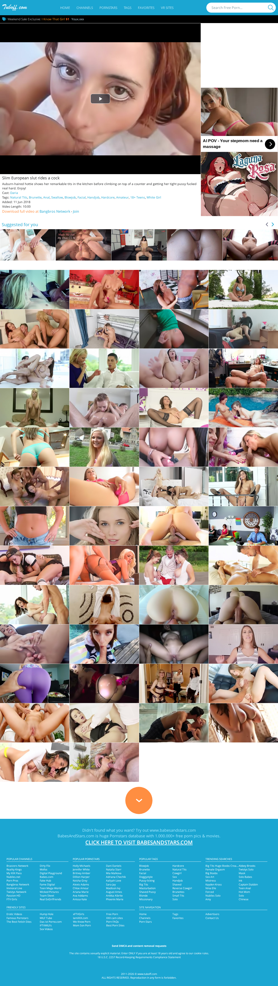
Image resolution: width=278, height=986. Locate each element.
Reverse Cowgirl (182, 888)
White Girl (154, 197)
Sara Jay (111, 884)
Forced (209, 892)
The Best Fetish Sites (19, 922)
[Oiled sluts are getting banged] (104, 407)
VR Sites (167, 7)
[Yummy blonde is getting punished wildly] (243, 604)
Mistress (210, 880)
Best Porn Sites (115, 925)
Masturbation (147, 888)
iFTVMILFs (46, 925)
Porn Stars (145, 922)
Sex (174, 877)
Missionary (145, 899)
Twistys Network (16, 892)
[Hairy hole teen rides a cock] (173, 525)
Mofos (43, 869)
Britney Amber (81, 873)
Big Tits (143, 884)
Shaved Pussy (147, 892)
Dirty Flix (45, 866)
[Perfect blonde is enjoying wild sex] (173, 722)
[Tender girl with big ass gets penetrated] (243, 644)
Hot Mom (244, 892)
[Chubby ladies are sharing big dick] (243, 525)
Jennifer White (81, 869)
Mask (242, 873)
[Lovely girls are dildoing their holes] (243, 407)
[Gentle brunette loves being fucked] (34, 368)
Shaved (176, 884)
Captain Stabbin (248, 884)
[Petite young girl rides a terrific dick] (243, 565)
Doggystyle (146, 877)
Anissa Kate (80, 899)
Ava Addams (80, 895)
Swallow (57, 197)
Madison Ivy (113, 888)
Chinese (243, 899)
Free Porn (112, 914)
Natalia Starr (113, 869)
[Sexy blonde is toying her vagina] (34, 525)
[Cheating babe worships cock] (243, 289)
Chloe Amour (81, 888)
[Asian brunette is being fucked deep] (173, 447)
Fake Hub (45, 880)
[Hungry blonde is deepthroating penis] (34, 683)
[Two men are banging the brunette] (34, 722)
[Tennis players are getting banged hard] (173, 565)
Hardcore (108, 197)
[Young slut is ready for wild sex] (173, 368)
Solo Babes (245, 877)
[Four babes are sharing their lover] (34, 486)
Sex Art (209, 877)
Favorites (146, 7)
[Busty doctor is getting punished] (104, 565)
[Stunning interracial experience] (173, 289)
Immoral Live (14, 888)
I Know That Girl (55, 19)
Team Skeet (47, 895)
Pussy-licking (147, 880)
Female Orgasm (215, 869)
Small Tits (178, 895)
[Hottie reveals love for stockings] (173, 407)
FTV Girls (12, 899)
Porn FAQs (112, 922)
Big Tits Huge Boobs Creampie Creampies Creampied (237, 866)
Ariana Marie (81, 892)
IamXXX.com (80, 918)
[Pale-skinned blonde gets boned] (243, 683)
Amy (208, 899)
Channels (84, 7)
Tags (127, 7)
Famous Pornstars (17, 918)
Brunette (35, 197)
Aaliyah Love (113, 880)
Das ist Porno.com (51, 922)
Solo (175, 899)
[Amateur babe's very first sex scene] (243, 328)
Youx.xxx (77, 19)
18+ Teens (137, 197)
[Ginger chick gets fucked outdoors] (104, 644)
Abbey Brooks (247, 866)
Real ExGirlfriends (50, 899)
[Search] (271, 8)
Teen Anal (245, 888)
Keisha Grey (80, 880)
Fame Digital (47, 884)
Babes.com (46, 877)
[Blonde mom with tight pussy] (34, 565)
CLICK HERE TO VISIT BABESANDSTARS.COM (139, 842)
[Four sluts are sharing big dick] (243, 447)
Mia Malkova (113, 873)
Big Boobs (211, 873)
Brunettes (178, 892)
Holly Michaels (81, 866)
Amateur (122, 197)
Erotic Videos (14, 914)
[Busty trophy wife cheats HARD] (34, 407)
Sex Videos (46, 929)
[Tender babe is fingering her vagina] (104, 486)
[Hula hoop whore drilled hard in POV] (104, 604)
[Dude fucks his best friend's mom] (104, 328)
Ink (240, 880)
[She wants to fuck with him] (173, 644)
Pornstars (108, 7)
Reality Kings (14, 869)
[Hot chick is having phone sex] (243, 486)
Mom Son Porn (82, 925)
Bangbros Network (55, 211)
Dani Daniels (113, 866)
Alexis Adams (81, 884)
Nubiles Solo (212, 895)
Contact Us (212, 918)
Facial (82, 197)
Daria (14, 193)
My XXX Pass (14, 873)
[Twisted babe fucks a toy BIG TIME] (104, 289)
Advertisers (212, 914)
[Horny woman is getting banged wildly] (34, 762)
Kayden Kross (213, 884)
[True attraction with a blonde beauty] (34, 289)
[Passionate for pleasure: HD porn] (34, 604)
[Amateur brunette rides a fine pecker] (104, 762)
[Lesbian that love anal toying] (104, 683)
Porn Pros (12, 880)
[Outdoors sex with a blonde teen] (104, 447)
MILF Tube (46, 918)
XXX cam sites (114, 918)
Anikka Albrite (114, 895)
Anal (46, 197)
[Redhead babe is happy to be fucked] (243, 368)
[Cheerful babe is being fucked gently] (104, 722)
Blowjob (70, 197)
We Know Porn (81, 922)
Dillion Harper (81, 877)
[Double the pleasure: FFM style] (173, 486)
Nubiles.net (13, 877)
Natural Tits (18, 197)
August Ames (114, 892)
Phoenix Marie (114, 899)
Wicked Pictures (49, 892)
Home (65, 7)
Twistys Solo (246, 869)
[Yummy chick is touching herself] (243, 722)
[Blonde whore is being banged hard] (173, 604)
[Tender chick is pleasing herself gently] (104, 525)
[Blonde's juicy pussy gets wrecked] (104, 368)
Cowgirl (177, 873)
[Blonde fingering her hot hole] (34, 447)
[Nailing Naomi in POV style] (34, 644)
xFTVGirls (78, 914)
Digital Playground (51, 873)
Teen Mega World (50, 888)
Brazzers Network (17, 866)
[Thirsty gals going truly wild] (34, 328)
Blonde (143, 895)
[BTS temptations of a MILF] (173, 683)
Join (76, 211)
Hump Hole (46, 914)
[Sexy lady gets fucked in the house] (173, 328)
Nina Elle (210, 888)
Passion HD (13, 895)
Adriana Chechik (116, 877)
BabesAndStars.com (76, 835)
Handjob (93, 197)
